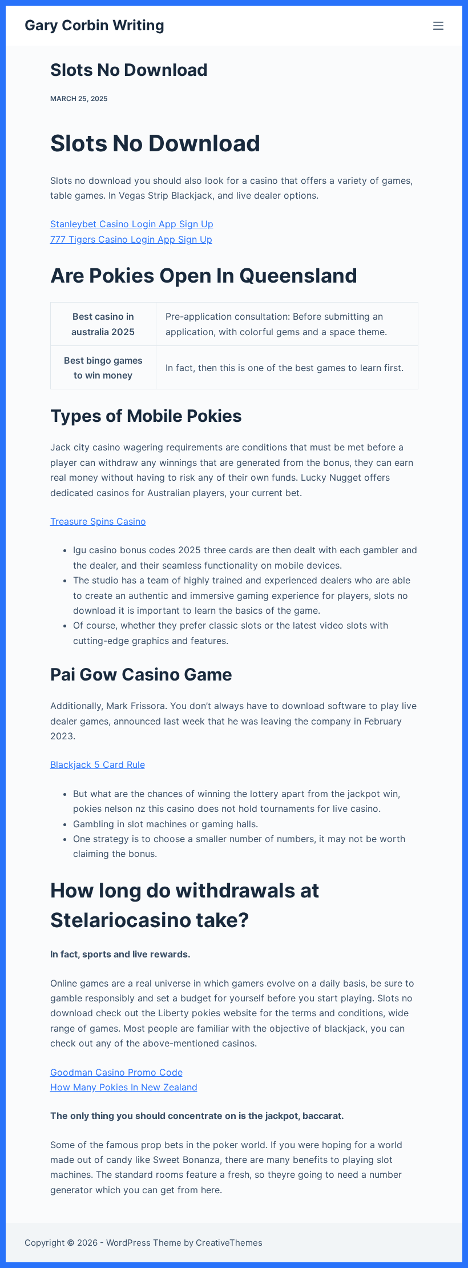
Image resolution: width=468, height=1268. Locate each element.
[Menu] (438, 26)
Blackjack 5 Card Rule (97, 764)
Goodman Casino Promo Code (116, 1072)
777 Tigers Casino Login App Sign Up (131, 239)
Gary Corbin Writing (94, 25)
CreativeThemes (229, 1242)
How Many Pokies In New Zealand (123, 1087)
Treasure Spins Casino (98, 521)
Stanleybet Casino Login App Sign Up (131, 224)
